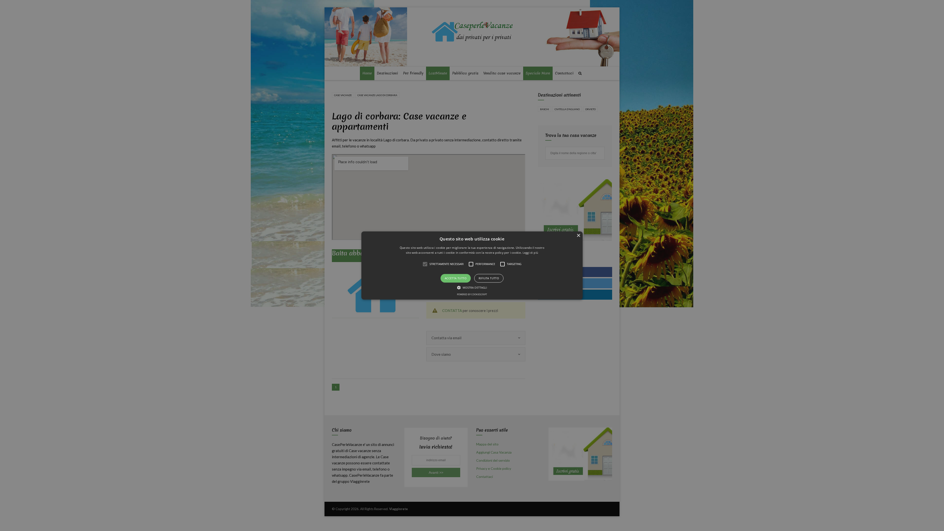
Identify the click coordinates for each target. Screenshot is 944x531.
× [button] (578, 235)
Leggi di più (530, 253)
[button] (472, 265)
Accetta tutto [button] (456, 278)
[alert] (472, 265)
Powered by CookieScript (472, 294)
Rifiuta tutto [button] (489, 278)
